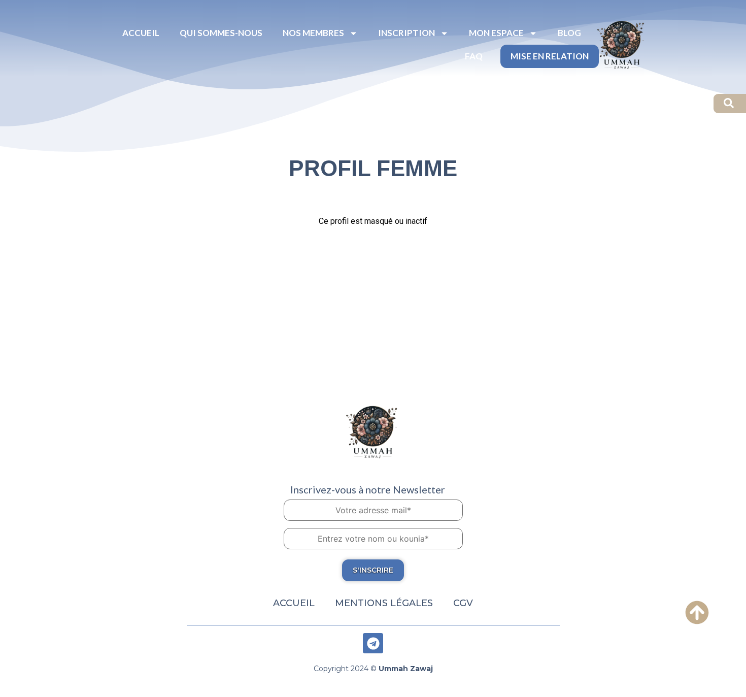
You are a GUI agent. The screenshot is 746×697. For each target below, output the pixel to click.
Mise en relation (550, 56)
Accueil (140, 32)
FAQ (474, 56)
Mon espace (496, 32)
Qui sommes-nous (221, 32)
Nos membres (313, 32)
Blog (569, 32)
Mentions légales (384, 603)
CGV (463, 603)
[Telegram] (373, 643)
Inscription (406, 32)
